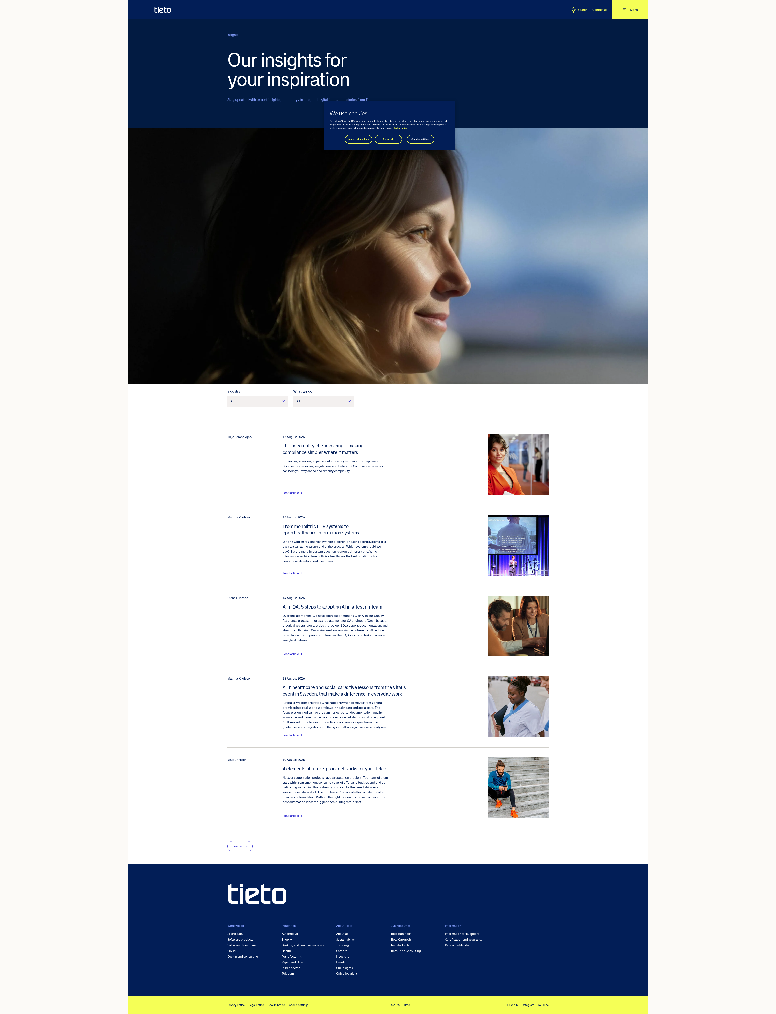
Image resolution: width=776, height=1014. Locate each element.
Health (286, 951)
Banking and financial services (303, 945)
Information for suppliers (462, 934)
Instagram (528, 1005)
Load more (240, 846)
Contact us (599, 10)
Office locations (347, 973)
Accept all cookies (358, 139)
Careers (341, 951)
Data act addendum (458, 945)
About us (342, 934)
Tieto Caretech (401, 939)
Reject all (388, 139)
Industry (233, 391)
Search (583, 10)
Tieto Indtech (400, 945)
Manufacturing (292, 956)
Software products (240, 939)
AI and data (235, 934)
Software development (243, 945)
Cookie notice (276, 1005)
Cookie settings (298, 1005)
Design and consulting (242, 956)
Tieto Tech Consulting (406, 951)
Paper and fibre (292, 962)
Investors (342, 956)
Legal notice (256, 1005)
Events (341, 962)
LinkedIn (512, 1005)
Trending (342, 945)
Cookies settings (420, 139)
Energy (287, 939)
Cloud (231, 951)
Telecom (288, 973)
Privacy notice (236, 1005)
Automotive (290, 934)
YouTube (543, 1005)
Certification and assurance (464, 939)
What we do (302, 391)
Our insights (344, 968)
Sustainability (345, 939)
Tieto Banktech (401, 934)
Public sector (291, 968)
